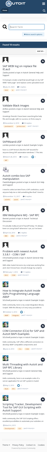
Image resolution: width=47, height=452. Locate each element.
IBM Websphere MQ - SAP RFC (21, 215)
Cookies (41, 445)
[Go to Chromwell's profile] (5, 245)
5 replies (22, 87)
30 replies (28, 123)
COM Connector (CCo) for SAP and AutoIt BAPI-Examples (23, 332)
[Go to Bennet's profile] (5, 209)
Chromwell (7, 258)
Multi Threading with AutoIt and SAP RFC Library (23, 366)
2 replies (23, 233)
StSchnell (6, 300)
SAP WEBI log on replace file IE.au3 (20, 67)
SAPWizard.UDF (12, 141)
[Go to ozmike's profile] (5, 135)
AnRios (5, 109)
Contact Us (31, 445)
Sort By (40, 51)
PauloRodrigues (9, 182)
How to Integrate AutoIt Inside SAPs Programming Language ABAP (21, 294)
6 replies (28, 196)
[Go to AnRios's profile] (5, 99)
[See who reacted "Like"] (32, 157)
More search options (33, 34)
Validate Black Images (16, 105)
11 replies (26, 272)
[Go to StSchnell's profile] (5, 284)
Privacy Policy (18, 445)
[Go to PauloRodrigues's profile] (5, 169)
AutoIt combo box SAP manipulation (16, 177)
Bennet (6, 218)
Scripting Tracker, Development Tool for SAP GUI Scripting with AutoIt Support (22, 407)
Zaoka (5, 72)
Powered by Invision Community (23, 448)
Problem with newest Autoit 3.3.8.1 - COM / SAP (20, 253)
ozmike (6, 145)
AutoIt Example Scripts (33, 145)
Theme (5, 445)
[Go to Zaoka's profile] (5, 60)
